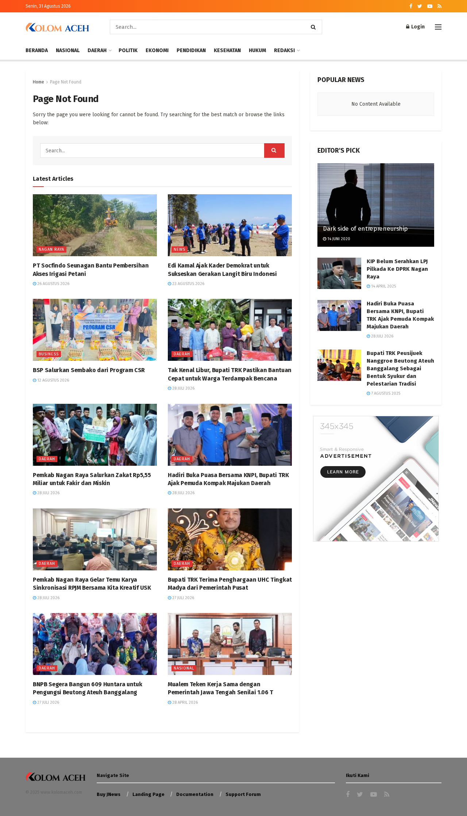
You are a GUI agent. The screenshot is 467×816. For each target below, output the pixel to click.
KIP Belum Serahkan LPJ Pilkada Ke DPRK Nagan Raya (397, 269)
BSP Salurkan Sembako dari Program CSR (89, 370)
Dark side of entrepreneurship (365, 229)
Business (49, 354)
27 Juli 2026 (182, 598)
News (179, 249)
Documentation (194, 794)
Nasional (68, 50)
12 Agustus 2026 (52, 380)
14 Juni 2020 (338, 239)
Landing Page (148, 794)
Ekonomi (157, 50)
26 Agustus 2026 (52, 283)
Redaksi (284, 50)
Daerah (97, 50)
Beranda (37, 50)
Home (38, 82)
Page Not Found (65, 82)
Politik (128, 50)
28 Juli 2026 (182, 388)
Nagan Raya (51, 249)
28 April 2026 (184, 702)
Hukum (257, 50)
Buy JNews (108, 794)
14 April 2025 (383, 286)
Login (417, 27)
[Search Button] (314, 27)
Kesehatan (227, 50)
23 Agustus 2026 (187, 283)
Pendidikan (191, 50)
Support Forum (243, 794)
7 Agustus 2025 (385, 393)
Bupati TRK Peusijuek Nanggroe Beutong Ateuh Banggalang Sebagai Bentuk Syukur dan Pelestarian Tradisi (400, 368)
